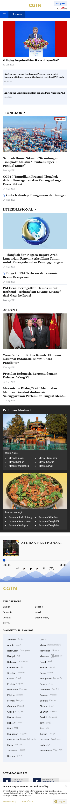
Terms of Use (26, 801)
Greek (15, 711)
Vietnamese (51, 750)
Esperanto (17, 689)
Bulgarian (17, 661)
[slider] (4, 560)
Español (39, 606)
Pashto (46, 683)
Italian (14, 744)
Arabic (14, 644)
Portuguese (51, 678)
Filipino (15, 694)
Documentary (42, 617)
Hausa (14, 717)
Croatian (16, 672)
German (15, 706)
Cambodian (15, 667)
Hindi (12, 728)
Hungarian (16, 733)
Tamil (45, 722)
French (15, 700)
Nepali (46, 661)
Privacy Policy (9, 801)
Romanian (49, 689)
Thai (44, 728)
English (6, 606)
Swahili (48, 717)
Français (7, 612)
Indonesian (21, 739)
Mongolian (49, 650)
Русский (7, 617)
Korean (15, 755)
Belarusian (18, 650)
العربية (38, 612)
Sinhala (47, 706)
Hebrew (14, 722)
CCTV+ (6, 623)
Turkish (47, 733)
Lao (44, 639)
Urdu (45, 744)
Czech (14, 678)
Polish (46, 672)
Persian (47, 667)
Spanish (48, 711)
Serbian (48, 700)
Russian (48, 694)
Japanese (16, 750)
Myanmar (51, 656)
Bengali (13, 656)
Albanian (15, 639)
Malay (50, 644)
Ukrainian (50, 739)
